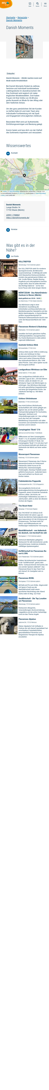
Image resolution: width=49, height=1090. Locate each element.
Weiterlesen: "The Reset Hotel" (24, 515)
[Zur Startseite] (6, 4)
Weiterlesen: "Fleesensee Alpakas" (24, 628)
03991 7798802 (13, 215)
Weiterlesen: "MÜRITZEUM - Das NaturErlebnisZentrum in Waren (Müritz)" (24, 307)
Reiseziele (22, 17)
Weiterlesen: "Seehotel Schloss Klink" (24, 355)
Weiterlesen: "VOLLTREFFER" (24, 274)
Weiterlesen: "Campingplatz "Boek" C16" (24, 439)
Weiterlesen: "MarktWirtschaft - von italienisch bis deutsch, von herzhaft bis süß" (24, 538)
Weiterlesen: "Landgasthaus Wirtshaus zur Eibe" (24, 381)
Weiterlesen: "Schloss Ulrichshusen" (24, 411)
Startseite (10, 17)
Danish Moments (14, 20)
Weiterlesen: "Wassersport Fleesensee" (24, 465)
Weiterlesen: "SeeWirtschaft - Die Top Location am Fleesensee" (24, 606)
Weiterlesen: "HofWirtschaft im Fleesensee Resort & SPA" (24, 562)
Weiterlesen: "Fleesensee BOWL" (24, 586)
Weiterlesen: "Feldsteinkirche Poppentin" (24, 491)
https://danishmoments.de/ (17, 218)
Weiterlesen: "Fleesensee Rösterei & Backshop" (24, 333)
